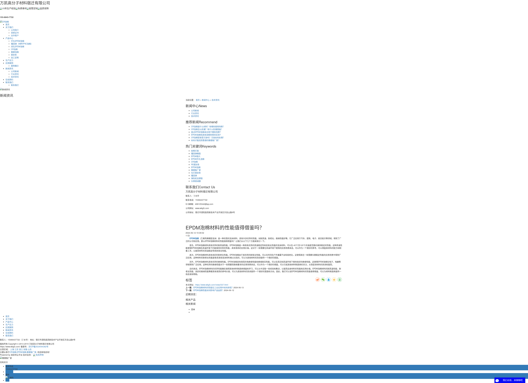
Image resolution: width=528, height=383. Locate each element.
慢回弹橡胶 (196, 153)
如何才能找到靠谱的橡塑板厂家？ (205, 140)
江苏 (16, 349)
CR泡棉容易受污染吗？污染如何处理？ (208, 137)
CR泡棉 (14, 49)
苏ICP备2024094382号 (38, 346)
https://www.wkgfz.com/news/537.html (211, 284)
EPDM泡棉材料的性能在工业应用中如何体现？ (213, 287)
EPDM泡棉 (195, 167)
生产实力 (9, 60)
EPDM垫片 (195, 156)
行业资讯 (15, 74)
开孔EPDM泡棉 (17, 41)
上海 (12, 349)
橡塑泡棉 (15, 52)
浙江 (21, 349)
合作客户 (15, 35)
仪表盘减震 (196, 181)
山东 (30, 349)
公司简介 (15, 30)
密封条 (14, 54)
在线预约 (9, 79)
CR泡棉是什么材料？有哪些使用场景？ (208, 126)
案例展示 (15, 65)
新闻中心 (206, 99)
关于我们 (9, 27)
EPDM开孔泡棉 (197, 159)
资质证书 (15, 32)
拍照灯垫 (195, 150)
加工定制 (15, 57)
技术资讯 (15, 76)
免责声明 (40, 354)
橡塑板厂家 (196, 170)
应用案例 (9, 63)
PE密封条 (195, 164)
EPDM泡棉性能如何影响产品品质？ (208, 290)
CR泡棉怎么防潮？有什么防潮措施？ (207, 129)
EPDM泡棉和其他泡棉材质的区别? (206, 134)
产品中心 (9, 38)
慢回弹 (194, 175)
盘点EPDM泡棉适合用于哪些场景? (206, 132)
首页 (7, 24)
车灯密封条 (196, 172)
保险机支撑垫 (197, 178)
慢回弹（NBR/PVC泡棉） (22, 43)
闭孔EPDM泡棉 (17, 46)
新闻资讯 (9, 68)
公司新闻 (15, 71)
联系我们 (9, 82)
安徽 (25, 349)
